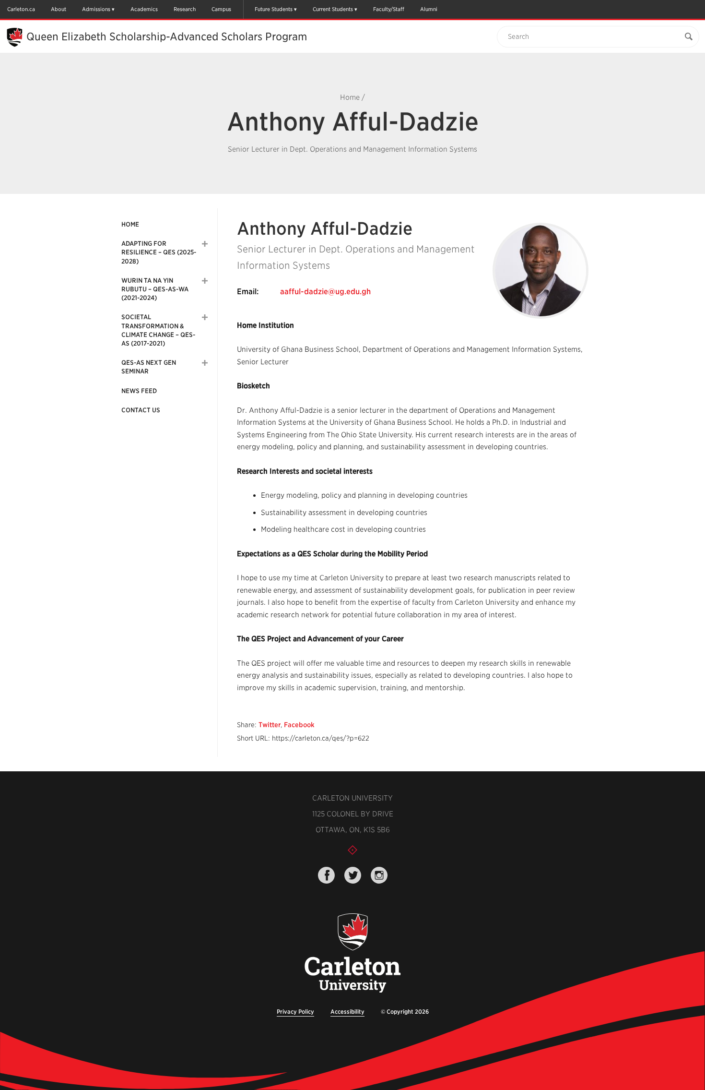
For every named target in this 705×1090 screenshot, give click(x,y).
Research (185, 9)
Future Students (274, 9)
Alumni (428, 9)
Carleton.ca (21, 9)
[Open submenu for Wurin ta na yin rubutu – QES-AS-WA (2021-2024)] (205, 281)
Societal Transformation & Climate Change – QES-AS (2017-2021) (158, 330)
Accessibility (347, 1011)
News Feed (139, 391)
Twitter (269, 725)
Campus (221, 9)
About (58, 9)
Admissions (96, 9)
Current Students (333, 9)
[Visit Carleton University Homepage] (352, 953)
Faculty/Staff (388, 9)
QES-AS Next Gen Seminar (148, 367)
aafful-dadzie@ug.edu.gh (325, 291)
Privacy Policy (295, 1011)
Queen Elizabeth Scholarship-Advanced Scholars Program (166, 36)
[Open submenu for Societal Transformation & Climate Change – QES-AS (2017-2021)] (205, 317)
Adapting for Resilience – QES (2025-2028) (158, 252)
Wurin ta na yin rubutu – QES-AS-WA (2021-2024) (154, 289)
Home (350, 97)
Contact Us (140, 410)
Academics (144, 9)
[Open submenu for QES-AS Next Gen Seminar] (205, 363)
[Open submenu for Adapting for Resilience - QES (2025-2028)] (205, 244)
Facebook (299, 725)
